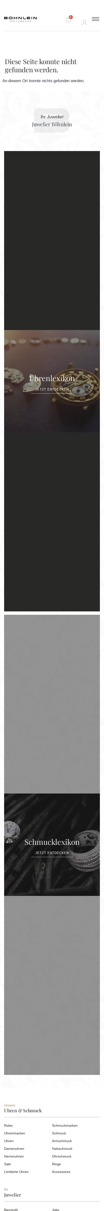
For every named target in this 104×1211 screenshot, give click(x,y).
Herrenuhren (14, 1156)
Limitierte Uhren (16, 1172)
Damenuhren (14, 1149)
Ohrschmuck (61, 1156)
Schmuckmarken (65, 1125)
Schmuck (59, 1133)
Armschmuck (62, 1141)
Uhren (9, 1141)
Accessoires (61, 1172)
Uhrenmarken (14, 1133)
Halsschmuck (62, 1149)
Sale (7, 1164)
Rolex (8, 1125)
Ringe (56, 1164)
